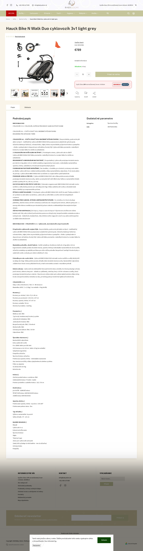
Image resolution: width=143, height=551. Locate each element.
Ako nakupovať (22, 483)
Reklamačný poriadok (24, 497)
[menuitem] (11, 13)
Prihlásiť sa (120, 518)
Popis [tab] (13, 107)
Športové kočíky (113, 123)
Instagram (11, 5)
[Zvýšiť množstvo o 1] (89, 74)
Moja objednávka (23, 500)
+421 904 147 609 (64, 481)
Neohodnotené (20, 36)
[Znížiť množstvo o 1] (77, 74)
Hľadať (106, 484)
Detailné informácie (81, 61)
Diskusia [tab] (28, 107)
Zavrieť (125, 100)
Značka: (79, 42)
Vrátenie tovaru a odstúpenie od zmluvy (30, 492)
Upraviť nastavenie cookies (16, 545)
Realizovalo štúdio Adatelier (70, 533)
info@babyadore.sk (65, 478)
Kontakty (21, 494)
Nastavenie (36, 545)
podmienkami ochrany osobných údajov (45, 520)
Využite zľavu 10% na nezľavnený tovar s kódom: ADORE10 (116, 5)
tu (55, 541)
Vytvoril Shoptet (132, 544)
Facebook (7, 5)
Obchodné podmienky (25, 486)
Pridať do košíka (113, 74)
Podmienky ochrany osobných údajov (29, 489)
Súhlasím (104, 540)
